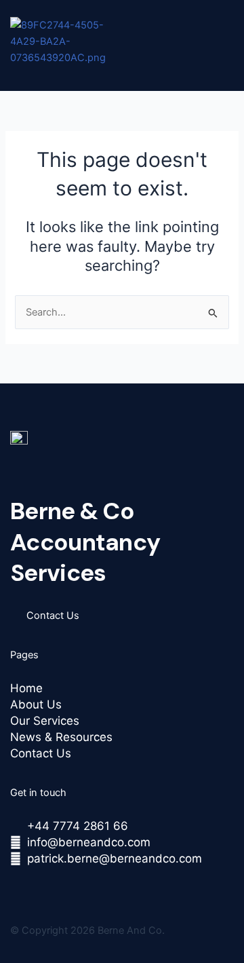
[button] (117, 73)
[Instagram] (46, 887)
